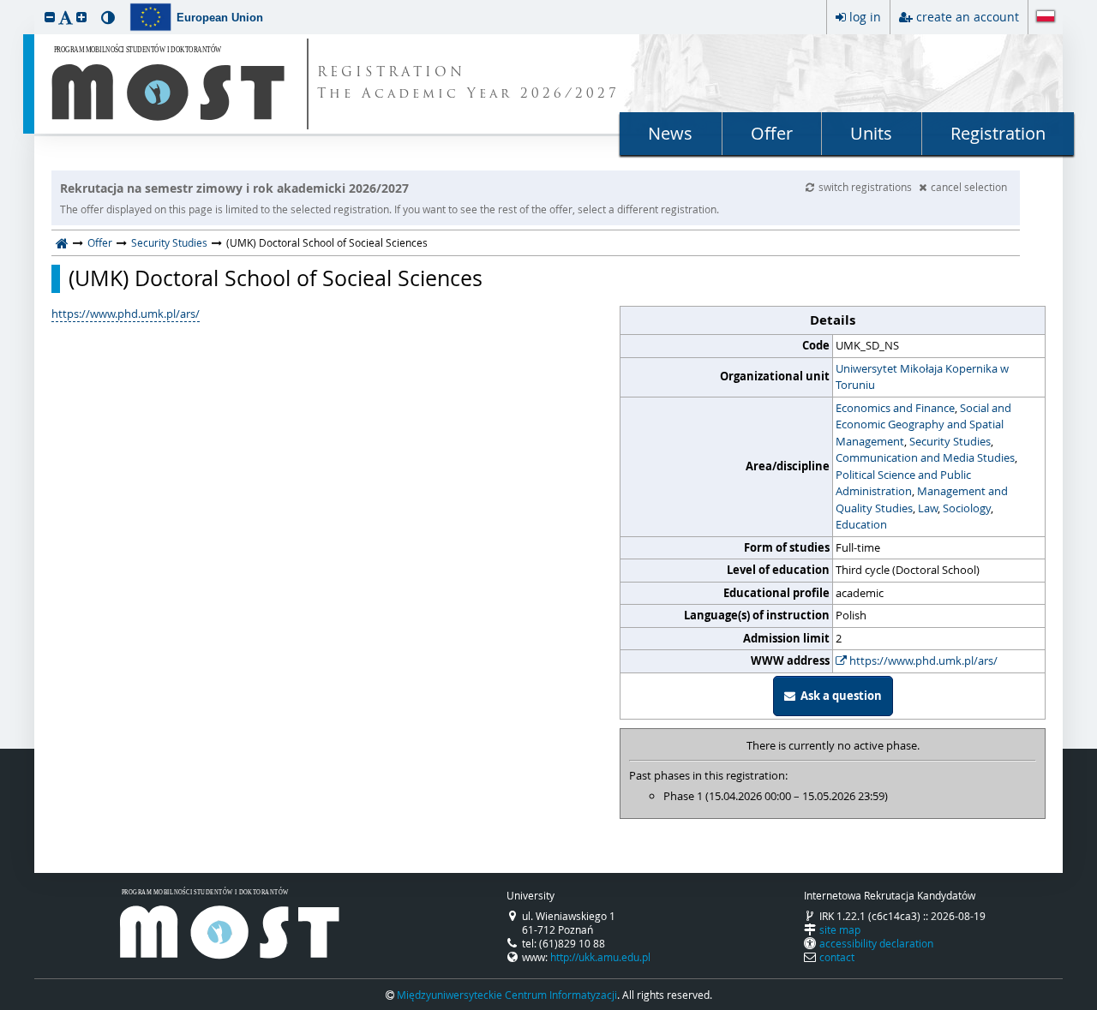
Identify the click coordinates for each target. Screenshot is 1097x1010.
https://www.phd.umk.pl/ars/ (922, 660)
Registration (998, 133)
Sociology (967, 508)
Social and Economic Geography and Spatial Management (923, 424)
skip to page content (4, 4)
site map (839, 929)
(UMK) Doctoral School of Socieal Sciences (276, 278)
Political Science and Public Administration (903, 483)
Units (871, 133)
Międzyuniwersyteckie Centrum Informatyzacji (507, 994)
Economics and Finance (895, 407)
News (670, 133)
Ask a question (838, 695)
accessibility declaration (876, 943)
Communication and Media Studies (925, 457)
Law (928, 508)
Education (861, 524)
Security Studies (169, 242)
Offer (772, 133)
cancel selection (969, 187)
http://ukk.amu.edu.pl (600, 957)
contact (836, 957)
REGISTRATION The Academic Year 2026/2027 (468, 84)
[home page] (62, 242)
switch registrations (866, 187)
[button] (50, 17)
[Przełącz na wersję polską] (1045, 18)
